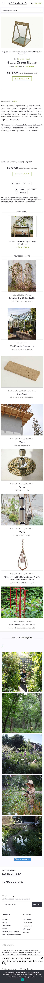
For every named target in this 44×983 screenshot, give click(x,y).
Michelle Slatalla (23, 247)
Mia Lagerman (30, 66)
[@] (7, 647)
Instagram (29, 922)
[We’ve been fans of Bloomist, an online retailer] (22, 672)
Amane (22, 487)
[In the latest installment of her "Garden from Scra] (22, 754)
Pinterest (28, 919)
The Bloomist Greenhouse (22, 346)
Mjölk (17, 66)
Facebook (29, 926)
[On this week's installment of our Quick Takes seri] (22, 795)
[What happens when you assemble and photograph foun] (22, 713)
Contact (5, 922)
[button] (31, 3)
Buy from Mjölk (21, 78)
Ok (22, 980)
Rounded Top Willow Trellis (22, 298)
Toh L (22, 532)
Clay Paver (22, 394)
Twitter (28, 929)
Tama (22, 442)
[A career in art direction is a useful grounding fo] (22, 836)
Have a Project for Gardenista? (11, 934)
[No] (41, 977)
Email (27, 932)
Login (40, 3)
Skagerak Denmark (24, 59)
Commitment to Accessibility (11, 931)
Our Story (5, 919)
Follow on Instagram (23, 859)
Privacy (4, 928)
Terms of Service (7, 925)
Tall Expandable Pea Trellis (22, 625)
